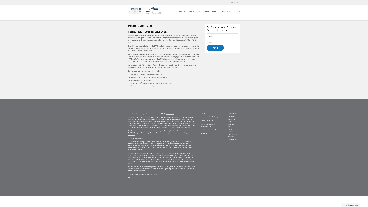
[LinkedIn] (206, 133)
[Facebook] (201, 133)
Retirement (231, 116)
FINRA (179, 142)
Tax (229, 126)
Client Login (235, 2)
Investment (231, 119)
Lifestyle (230, 131)
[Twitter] (204, 133)
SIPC (182, 142)
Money (230, 129)
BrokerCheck (170, 114)
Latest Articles (232, 134)
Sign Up (215, 48)
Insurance (231, 124)
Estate (230, 121)
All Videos (231, 136)
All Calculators (232, 139)
